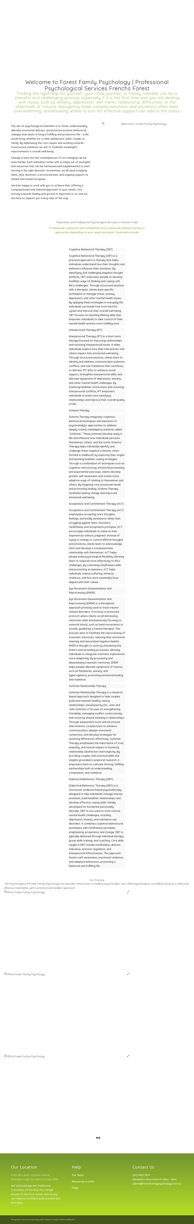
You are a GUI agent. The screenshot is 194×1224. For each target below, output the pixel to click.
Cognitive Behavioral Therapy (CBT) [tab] (90, 249)
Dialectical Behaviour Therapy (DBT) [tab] (91, 779)
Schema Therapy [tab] (79, 410)
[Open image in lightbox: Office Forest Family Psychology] (128, 892)
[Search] (180, 6)
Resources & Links (83, 1181)
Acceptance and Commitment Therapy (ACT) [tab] (96, 503)
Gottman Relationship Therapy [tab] (87, 686)
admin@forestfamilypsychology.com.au (157, 1183)
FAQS (75, 1188)
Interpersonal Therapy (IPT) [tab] (85, 330)
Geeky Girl (71, 1220)
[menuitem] (85, 6)
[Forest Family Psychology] (27, 6)
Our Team (78, 1175)
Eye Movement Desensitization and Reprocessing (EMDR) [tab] (90, 590)
